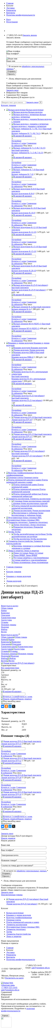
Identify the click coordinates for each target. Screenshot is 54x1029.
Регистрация (12, 22)
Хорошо (5, 1016)
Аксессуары (6, 649)
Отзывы (4, 651)
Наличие (5, 656)
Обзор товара (7, 637)
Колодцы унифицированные (19, 917)
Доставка (10, 8)
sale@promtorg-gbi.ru (40, 968)
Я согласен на (26, 871)
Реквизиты (11, 10)
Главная (9, 3)
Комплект (5, 642)
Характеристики (8, 646)
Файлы (4, 658)
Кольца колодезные (15, 913)
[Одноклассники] (6, 706)
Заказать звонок (30, 35)
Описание (5, 644)
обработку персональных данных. (32, 871)
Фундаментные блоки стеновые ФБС (23, 927)
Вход (8, 19)
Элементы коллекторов (16, 924)
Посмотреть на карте (14, 978)
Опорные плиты (13, 920)
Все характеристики (10, 668)
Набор (4, 639)
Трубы (9, 932)
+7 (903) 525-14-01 (9, 987)
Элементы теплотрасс (16, 929)
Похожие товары (8, 654)
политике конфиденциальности (18, 1009)
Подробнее (16, 141)
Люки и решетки (13, 936)
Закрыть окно (12, 90)
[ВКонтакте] (2, 706)
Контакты (10, 13)
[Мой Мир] (10, 706)
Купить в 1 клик (19, 143)
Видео (4, 661)
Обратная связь (8, 985)
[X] (13, 706)
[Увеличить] (17, 663)
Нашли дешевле (24, 699)
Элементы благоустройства (18, 934)
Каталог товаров (8, 105)
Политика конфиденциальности (20, 15)
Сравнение (31, 143)
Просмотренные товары (12, 895)
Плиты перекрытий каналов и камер (22, 922)
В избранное (17, 145)
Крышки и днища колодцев (18, 915)
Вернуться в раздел (9, 635)
